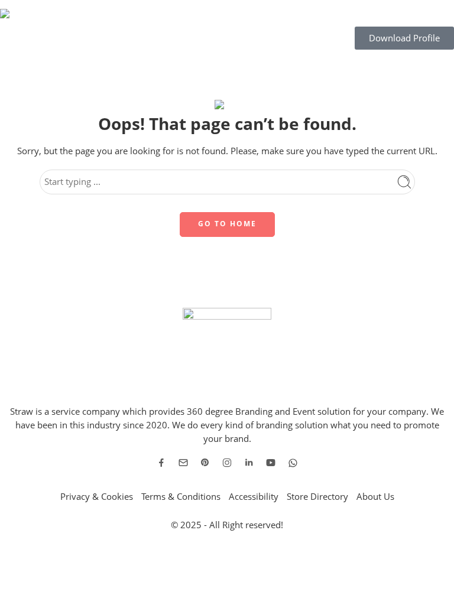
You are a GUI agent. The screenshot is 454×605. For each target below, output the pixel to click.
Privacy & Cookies (96, 496)
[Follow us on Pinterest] (205, 462)
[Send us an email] (183, 462)
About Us (375, 496)
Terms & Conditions (180, 496)
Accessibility (253, 496)
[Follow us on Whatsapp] (293, 463)
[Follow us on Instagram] (227, 462)
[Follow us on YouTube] (270, 462)
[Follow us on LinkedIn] (249, 462)
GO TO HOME (227, 224)
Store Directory (317, 496)
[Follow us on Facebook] (161, 462)
